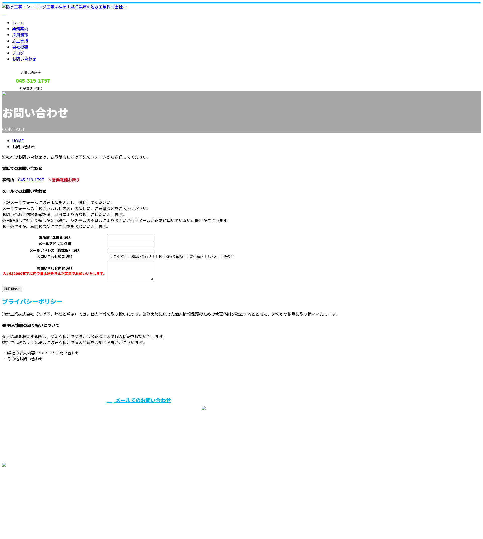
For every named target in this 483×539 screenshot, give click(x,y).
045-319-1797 (31, 180)
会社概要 (20, 47)
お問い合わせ (24, 59)
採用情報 (20, 35)
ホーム (18, 23)
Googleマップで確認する (26, 491)
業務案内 (20, 29)
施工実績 (20, 41)
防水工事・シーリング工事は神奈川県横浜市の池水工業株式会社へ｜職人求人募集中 (78, 522)
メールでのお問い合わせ (142, 400)
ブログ (18, 53)
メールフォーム (19, 94)
